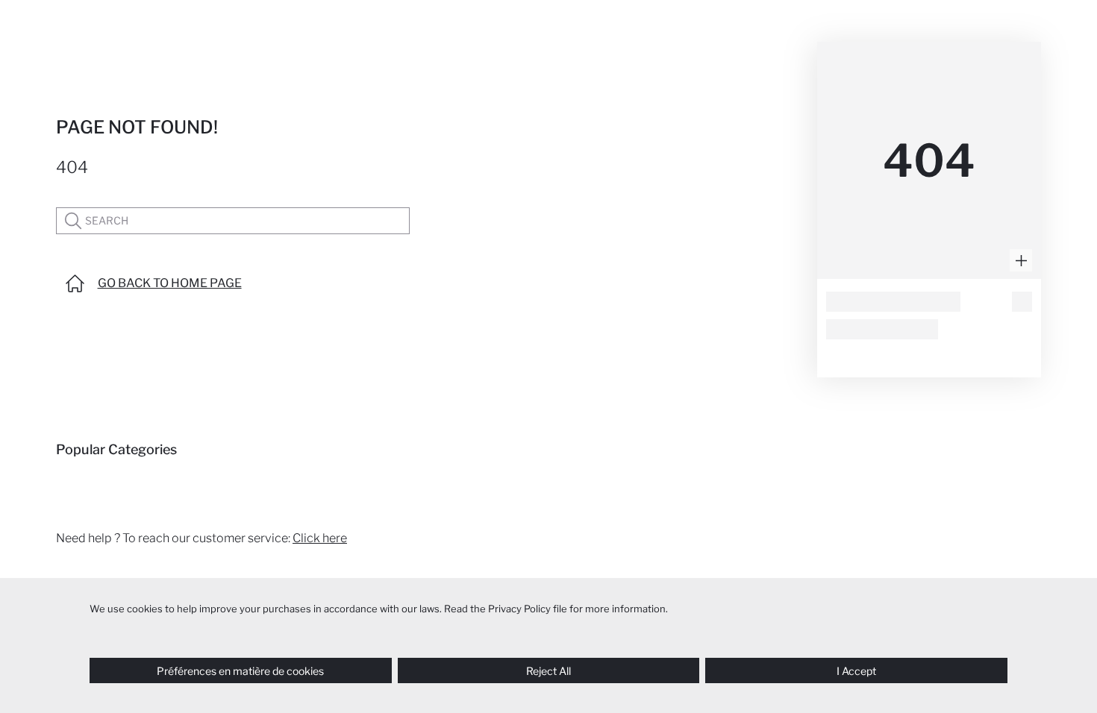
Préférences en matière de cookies (240, 671)
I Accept (856, 671)
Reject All (548, 671)
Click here (320, 538)
